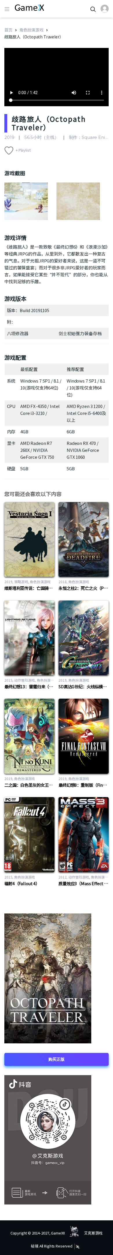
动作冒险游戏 (24, 680)
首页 (8, 30)
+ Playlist (23, 150)
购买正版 (56, 1059)
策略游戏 (21, 581)
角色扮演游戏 (31, 30)
